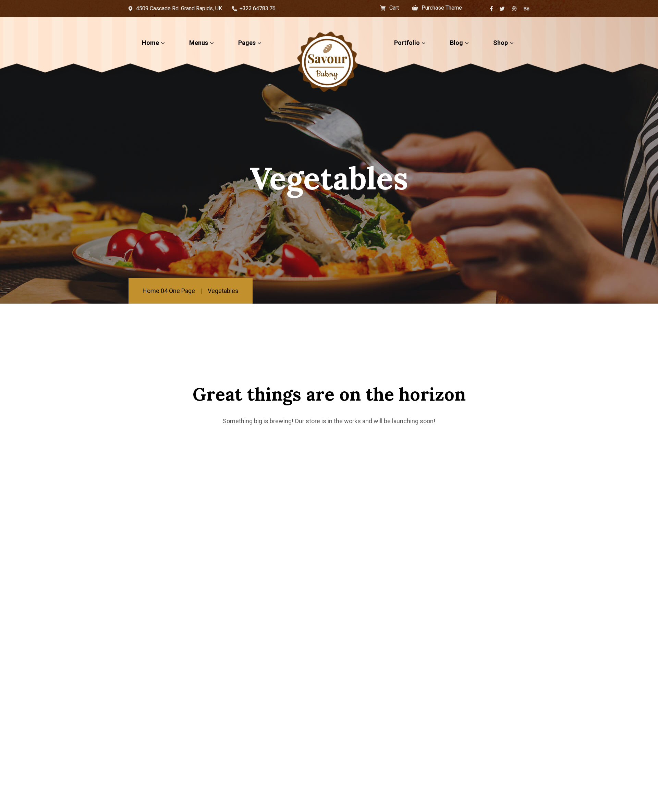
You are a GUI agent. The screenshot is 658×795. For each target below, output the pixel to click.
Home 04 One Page (169, 290)
